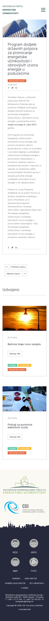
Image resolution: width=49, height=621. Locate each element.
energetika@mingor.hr (24, 601)
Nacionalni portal (13, 10)
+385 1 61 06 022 (33, 599)
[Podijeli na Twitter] (12, 87)
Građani (12, 365)
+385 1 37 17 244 (14, 599)
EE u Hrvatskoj (37, 583)
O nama (24, 588)
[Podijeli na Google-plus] (16, 87)
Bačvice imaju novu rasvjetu (24, 344)
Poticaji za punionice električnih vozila (20, 426)
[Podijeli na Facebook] (8, 87)
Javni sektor (25, 365)
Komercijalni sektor (17, 81)
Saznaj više (15, 353)
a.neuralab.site (24, 609)
